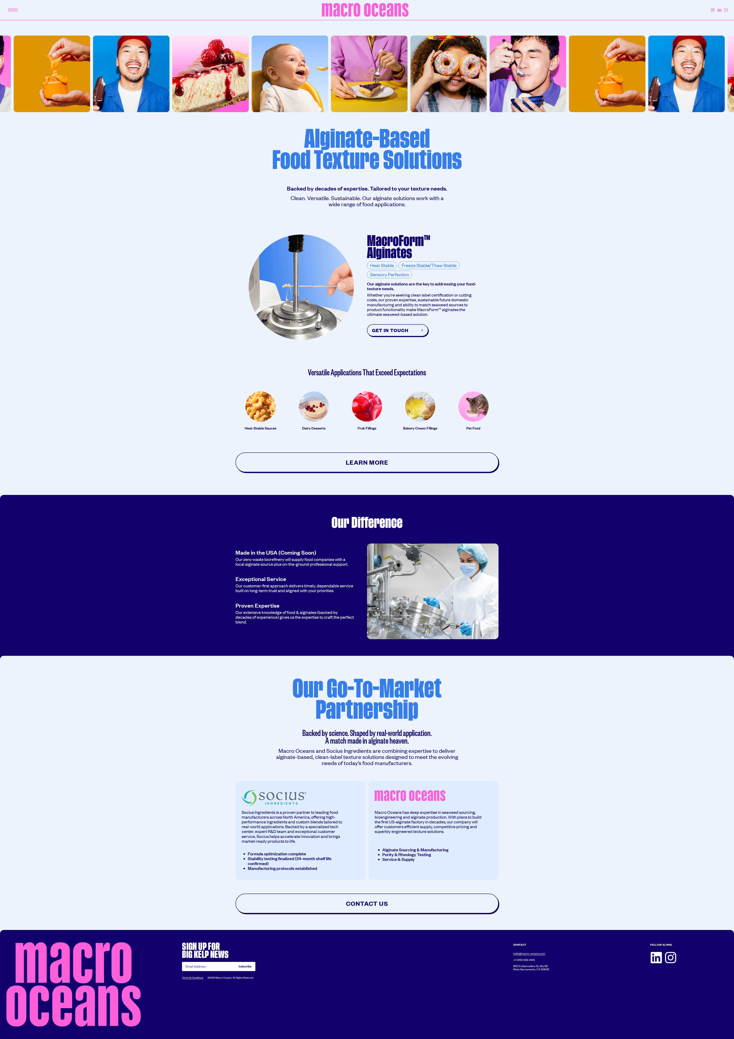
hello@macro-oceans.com (529, 953)
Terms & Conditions (192, 977)
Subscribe (245, 966)
